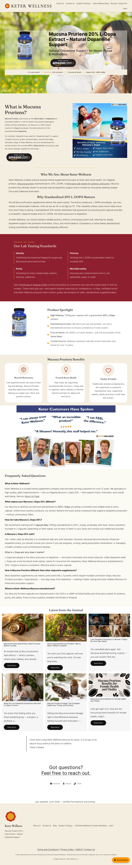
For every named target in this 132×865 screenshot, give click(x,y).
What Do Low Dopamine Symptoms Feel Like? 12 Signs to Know (22, 704)
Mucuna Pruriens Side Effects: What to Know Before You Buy (22, 645)
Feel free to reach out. (66, 773)
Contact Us (89, 849)
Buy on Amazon (122, 860)
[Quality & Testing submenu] (90, 3)
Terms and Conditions (48, 849)
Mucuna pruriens (26, 183)
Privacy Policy (67, 849)
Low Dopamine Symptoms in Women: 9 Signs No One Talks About (109, 640)
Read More (11, 665)
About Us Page (32, 496)
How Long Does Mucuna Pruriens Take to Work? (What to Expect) (64, 645)
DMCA (79, 849)
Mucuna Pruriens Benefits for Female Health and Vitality (108, 700)
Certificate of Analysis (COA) (33, 285)
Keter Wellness (13, 826)
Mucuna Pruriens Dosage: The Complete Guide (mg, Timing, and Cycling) (63, 704)
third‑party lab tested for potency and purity (88, 183)
